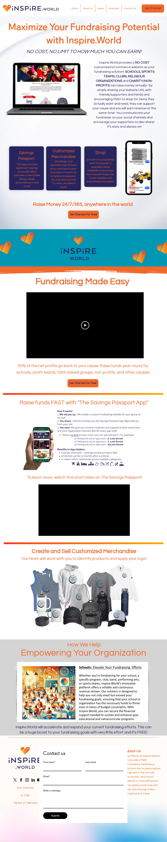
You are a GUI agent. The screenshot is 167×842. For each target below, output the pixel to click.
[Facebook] (21, 779)
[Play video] (85, 325)
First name (49, 762)
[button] (82, 692)
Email (46, 776)
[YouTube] (39, 779)
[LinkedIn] (33, 779)
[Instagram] (27, 779)
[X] (15, 779)
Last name (90, 762)
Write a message (52, 790)
